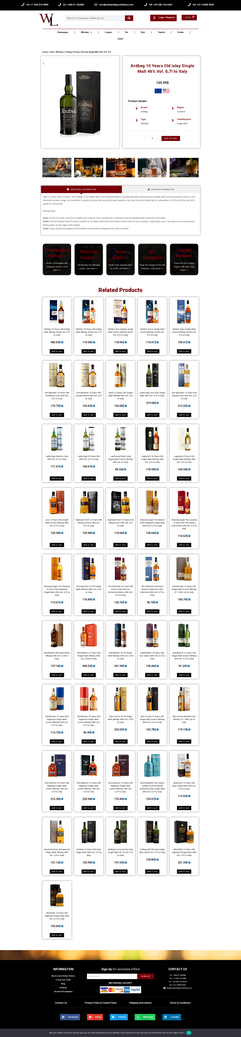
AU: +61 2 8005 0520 (203, 4)
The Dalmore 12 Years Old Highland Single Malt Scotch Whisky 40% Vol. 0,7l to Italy (120, 787)
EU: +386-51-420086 (73, 4)
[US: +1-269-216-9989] (22, 4)
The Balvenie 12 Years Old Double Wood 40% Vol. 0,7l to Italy (89, 395)
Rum (143, 32)
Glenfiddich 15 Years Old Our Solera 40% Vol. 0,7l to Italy (152, 655)
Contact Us (61, 1003)
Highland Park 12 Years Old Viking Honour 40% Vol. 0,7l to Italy (89, 522)
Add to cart (57, 351)
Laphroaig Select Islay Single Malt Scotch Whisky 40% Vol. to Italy (120, 459)
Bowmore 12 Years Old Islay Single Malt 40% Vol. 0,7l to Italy (184, 785)
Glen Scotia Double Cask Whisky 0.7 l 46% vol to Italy (184, 719)
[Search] (129, 18)
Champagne (62, 32)
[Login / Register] (154, 17)
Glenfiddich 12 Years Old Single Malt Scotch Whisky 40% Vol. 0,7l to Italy (184, 655)
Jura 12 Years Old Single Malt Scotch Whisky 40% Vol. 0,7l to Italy (56, 522)
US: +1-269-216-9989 (37, 4)
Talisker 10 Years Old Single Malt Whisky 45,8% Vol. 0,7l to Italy (89, 332)
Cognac (108, 32)
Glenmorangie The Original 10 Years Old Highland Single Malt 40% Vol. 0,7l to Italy (57, 590)
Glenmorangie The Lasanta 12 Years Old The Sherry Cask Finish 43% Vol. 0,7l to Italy (184, 524)
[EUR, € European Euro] (158, 91)
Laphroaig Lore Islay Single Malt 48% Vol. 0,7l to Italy (152, 394)
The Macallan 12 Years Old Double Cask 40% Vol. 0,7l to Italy (184, 395)
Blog (63, 984)
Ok (189, 1033)
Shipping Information (140, 1003)
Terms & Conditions (180, 1003)
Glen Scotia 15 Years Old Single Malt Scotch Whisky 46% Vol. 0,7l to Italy (152, 719)
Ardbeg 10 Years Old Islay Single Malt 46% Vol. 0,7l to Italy (89, 852)
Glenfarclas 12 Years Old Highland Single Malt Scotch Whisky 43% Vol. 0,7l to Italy (56, 720)
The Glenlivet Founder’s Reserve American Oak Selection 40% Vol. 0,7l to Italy (152, 590)
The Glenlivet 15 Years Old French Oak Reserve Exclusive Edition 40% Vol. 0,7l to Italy (120, 590)
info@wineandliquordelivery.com (116, 4)
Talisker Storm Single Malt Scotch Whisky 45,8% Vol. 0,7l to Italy (152, 332)
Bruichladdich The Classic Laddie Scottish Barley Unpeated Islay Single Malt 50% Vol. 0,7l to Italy (152, 787)
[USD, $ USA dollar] (166, 91)
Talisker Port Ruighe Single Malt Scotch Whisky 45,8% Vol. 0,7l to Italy (120, 332)
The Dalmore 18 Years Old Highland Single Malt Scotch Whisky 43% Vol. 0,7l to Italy (57, 787)
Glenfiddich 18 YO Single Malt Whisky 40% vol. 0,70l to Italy (120, 655)
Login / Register (167, 17)
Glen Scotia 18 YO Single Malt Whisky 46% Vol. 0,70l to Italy (120, 719)
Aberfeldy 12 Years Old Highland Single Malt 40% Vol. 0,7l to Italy (57, 916)
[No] (237, 1032)
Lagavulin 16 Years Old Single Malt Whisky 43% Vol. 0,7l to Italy (152, 459)
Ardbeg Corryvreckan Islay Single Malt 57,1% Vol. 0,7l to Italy (120, 852)
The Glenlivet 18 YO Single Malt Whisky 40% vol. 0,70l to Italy (88, 589)
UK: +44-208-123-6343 (160, 4)
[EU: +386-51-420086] (59, 4)
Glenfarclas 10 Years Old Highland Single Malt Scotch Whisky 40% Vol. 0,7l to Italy (88, 720)
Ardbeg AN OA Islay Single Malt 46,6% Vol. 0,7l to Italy (152, 851)
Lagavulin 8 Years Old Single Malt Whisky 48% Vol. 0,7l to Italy (184, 459)
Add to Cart (170, 138)
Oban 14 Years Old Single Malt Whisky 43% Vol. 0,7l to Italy (120, 395)
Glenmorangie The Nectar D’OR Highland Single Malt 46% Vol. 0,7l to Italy (152, 522)
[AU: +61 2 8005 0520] (189, 4)
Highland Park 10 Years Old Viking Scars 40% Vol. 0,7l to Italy (120, 522)
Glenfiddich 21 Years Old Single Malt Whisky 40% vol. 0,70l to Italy (88, 655)
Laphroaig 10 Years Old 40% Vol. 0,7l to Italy (89, 457)
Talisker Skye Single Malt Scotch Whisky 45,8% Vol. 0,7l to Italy (184, 332)
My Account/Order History (63, 976)
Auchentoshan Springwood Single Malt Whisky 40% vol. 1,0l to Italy (57, 852)
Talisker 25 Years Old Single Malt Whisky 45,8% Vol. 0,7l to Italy (57, 332)
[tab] (81, 189)
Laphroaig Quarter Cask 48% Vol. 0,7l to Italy (57, 457)
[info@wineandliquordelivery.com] (96, 4)
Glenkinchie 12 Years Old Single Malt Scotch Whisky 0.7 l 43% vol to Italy (184, 589)
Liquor (120, 39)
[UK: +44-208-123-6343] (145, 4)
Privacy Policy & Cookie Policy (101, 1003)
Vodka (181, 32)
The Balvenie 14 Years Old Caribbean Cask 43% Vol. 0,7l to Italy (57, 395)
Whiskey (85, 32)
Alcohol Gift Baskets (63, 991)
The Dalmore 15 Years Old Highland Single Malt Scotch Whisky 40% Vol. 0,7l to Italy (88, 787)
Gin (126, 32)
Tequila (161, 32)
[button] (43, 63)
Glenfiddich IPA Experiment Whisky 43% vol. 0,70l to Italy (57, 655)
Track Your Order (63, 980)
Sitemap (63, 988)
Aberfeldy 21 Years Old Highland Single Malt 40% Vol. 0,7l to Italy (184, 852)
